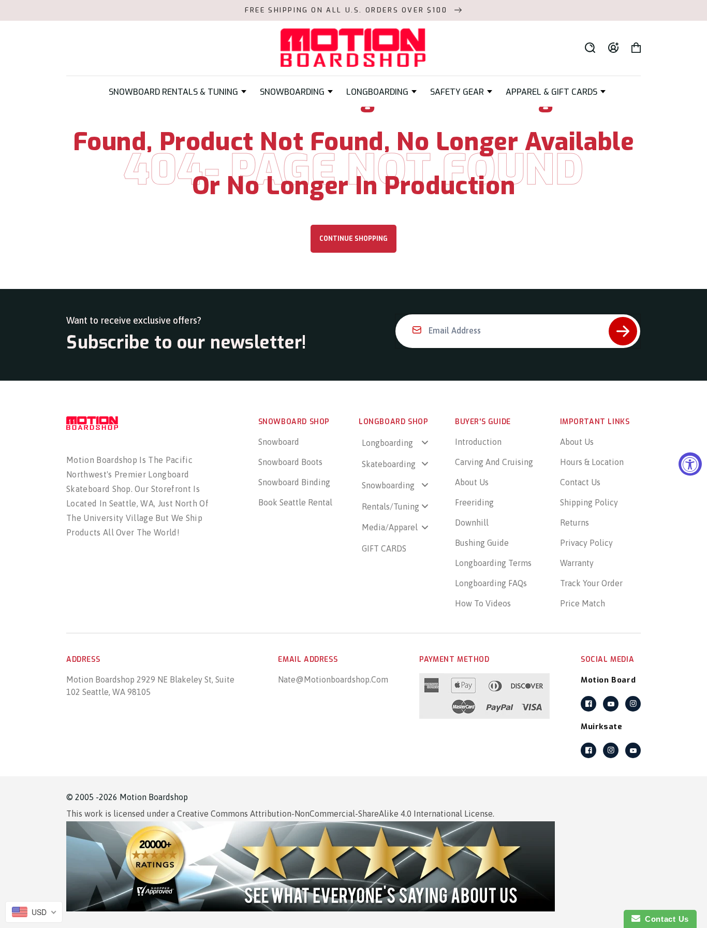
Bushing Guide (482, 542)
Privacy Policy (586, 542)
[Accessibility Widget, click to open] (690, 464)
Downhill (472, 522)
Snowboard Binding (294, 482)
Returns (574, 522)
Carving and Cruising (494, 462)
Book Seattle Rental (295, 502)
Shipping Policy (589, 502)
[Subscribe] (623, 331)
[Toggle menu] (425, 442)
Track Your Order (591, 583)
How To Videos (483, 603)
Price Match (582, 603)
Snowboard (278, 441)
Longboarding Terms (493, 563)
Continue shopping (353, 239)
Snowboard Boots (290, 462)
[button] (177, 92)
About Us (472, 482)
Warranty (577, 563)
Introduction (478, 441)
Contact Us (580, 482)
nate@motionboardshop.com (333, 679)
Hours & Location (592, 462)
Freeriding (474, 502)
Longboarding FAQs (491, 583)
